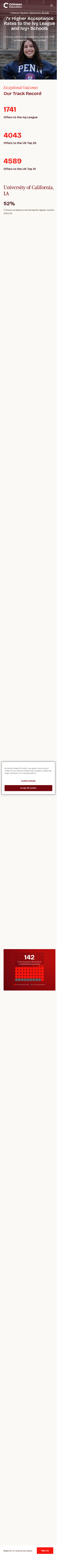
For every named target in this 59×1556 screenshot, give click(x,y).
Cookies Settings (28, 781)
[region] (28, 778)
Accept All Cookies (28, 788)
